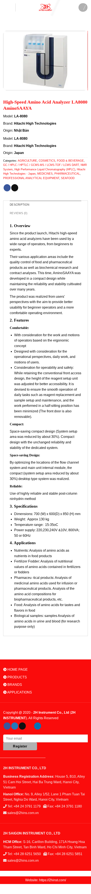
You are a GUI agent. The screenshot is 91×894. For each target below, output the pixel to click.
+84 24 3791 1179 (27, 806)
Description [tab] (19, 204)
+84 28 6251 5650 (27, 854)
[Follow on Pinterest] (29, 726)
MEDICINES (45, 173)
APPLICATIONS (19, 692)
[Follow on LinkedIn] (37, 726)
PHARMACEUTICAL (67, 173)
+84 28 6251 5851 (68, 854)
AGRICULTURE (27, 160)
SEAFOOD (67, 178)
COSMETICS (47, 160)
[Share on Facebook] (7, 187)
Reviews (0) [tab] (18, 213)
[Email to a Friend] (14, 187)
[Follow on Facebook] (7, 726)
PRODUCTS (17, 677)
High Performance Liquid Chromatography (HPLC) (44, 169)
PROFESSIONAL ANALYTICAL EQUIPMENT (31, 178)
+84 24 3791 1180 (68, 806)
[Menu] (9, 7)
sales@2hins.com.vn (23, 813)
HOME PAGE (17, 669)
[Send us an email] (22, 726)
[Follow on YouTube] (45, 726)
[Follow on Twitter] (14, 726)
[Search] (83, 7)
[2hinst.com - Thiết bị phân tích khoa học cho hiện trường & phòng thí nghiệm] (45, 7)
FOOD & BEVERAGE (70, 160)
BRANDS (14, 684)
